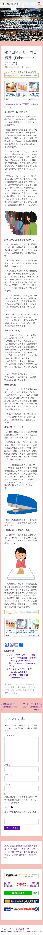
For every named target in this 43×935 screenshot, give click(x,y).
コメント (9, 735)
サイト (7, 784)
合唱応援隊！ (11, 3)
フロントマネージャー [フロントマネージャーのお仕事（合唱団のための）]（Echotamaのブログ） (23, 658)
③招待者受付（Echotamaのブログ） (9, 707)
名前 (7, 765)
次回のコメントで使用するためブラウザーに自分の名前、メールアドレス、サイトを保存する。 (20, 800)
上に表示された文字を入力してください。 (20, 813)
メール (8, 775)
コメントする (12, 693)
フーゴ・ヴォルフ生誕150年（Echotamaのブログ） (32, 707)
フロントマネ (25, 687)
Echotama (27, 67)
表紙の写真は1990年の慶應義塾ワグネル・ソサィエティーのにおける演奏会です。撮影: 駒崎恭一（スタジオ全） (20, 852)
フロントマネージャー (16, 684)
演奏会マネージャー (30, 690)
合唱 (19, 690)
